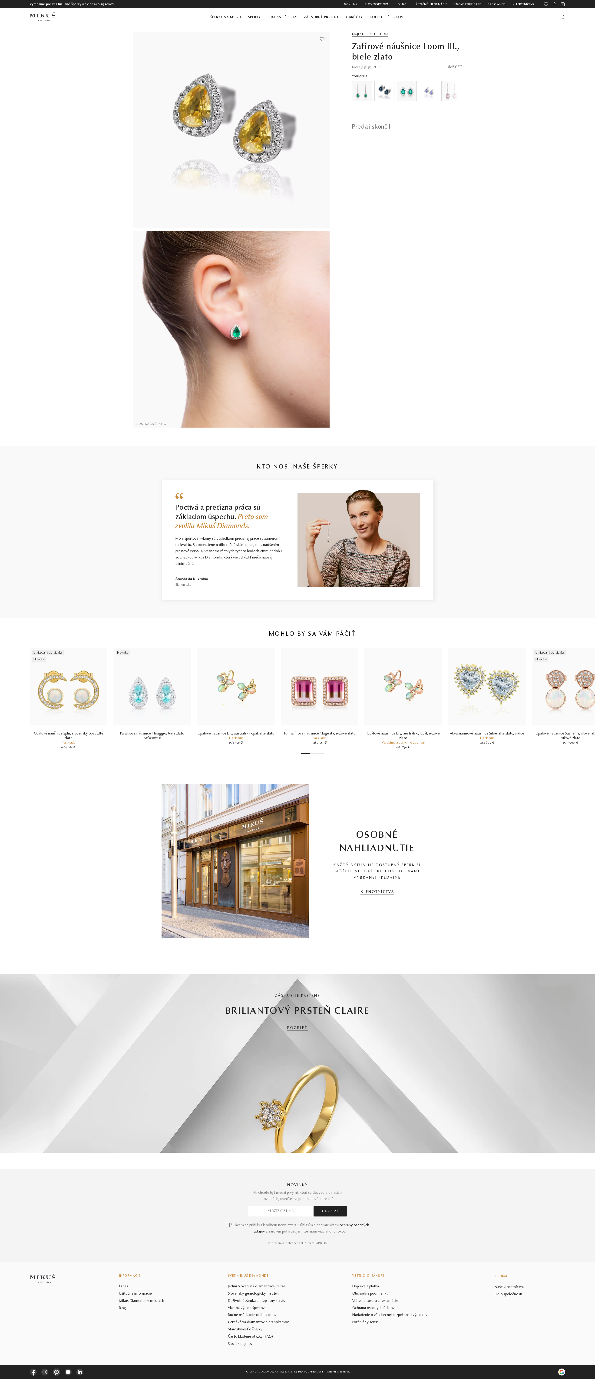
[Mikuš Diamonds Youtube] (68, 1372)
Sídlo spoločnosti (508, 1294)
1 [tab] (305, 753)
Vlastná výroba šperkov (246, 1308)
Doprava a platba (365, 1286)
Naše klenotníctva (509, 1287)
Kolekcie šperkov (386, 17)
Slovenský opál (377, 4)
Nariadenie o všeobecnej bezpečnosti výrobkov (389, 1315)
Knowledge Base (467, 4)
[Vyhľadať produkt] (562, 16)
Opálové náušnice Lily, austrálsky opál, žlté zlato (236, 733)
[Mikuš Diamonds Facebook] (33, 1372)
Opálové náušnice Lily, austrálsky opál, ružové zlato (403, 736)
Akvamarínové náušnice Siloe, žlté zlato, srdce (487, 733)
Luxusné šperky (282, 17)
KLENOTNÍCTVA (377, 892)
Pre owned (497, 4)
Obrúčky (354, 17)
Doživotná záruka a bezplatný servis (256, 1301)
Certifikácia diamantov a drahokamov (258, 1322)
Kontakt (502, 1276)
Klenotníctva (524, 4)
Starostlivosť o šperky (245, 1329)
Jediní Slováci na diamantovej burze (256, 1286)
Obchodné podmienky (370, 1294)
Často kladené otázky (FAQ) (250, 1337)
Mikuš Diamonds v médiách (141, 1301)
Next (452, 91)
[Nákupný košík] (563, 4)
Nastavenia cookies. (337, 1372)
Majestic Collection (370, 34)
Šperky (254, 17)
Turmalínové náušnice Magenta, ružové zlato (320, 733)
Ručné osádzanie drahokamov (252, 1315)
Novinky (351, 4)
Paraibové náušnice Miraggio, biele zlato (152, 733)
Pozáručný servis (365, 1322)
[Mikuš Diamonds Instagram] (44, 1372)
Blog (122, 1308)
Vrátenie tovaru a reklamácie (375, 1301)
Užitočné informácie (430, 4)
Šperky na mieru (225, 17)
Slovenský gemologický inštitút (253, 1294)
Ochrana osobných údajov (373, 1308)
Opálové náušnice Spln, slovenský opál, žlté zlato (68, 736)
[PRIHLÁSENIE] (554, 4)
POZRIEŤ (297, 1028)
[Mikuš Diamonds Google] (561, 1372)
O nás (402, 4)
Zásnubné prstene (321, 17)
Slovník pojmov (240, 1344)
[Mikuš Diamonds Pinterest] (56, 1372)
